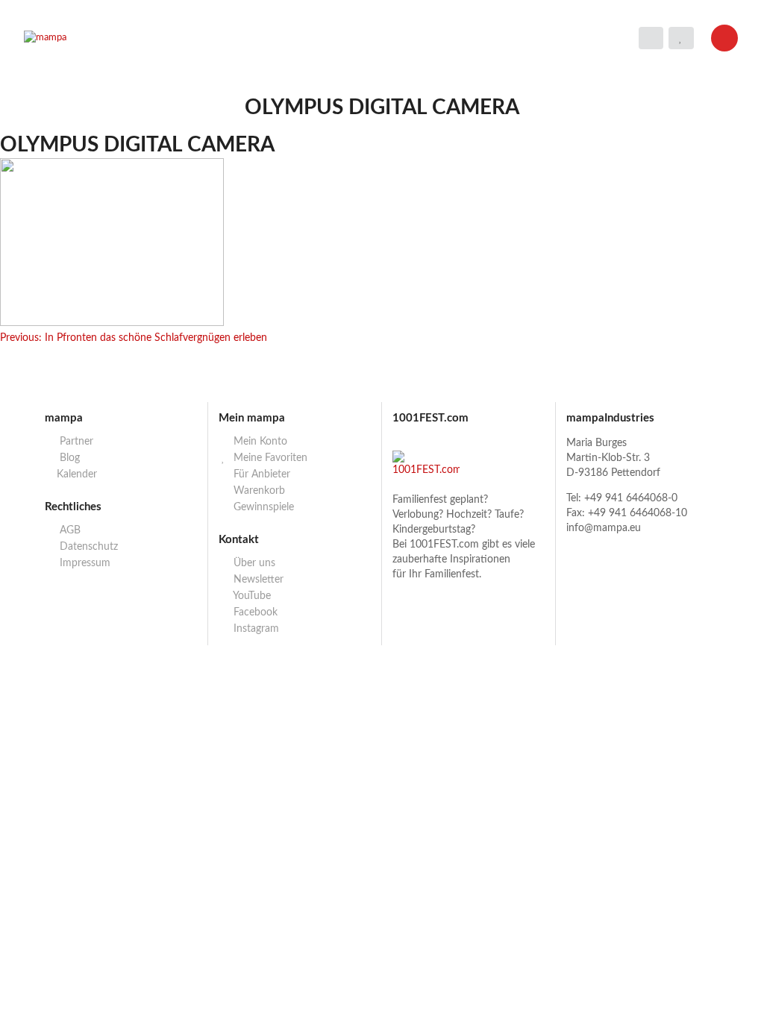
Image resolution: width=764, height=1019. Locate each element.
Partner (75, 441)
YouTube (251, 596)
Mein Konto (259, 441)
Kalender (77, 474)
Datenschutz (87, 547)
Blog (68, 458)
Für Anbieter (260, 474)
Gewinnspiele (262, 507)
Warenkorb (258, 491)
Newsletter (257, 579)
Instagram (255, 629)
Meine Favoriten (269, 458)
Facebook (254, 612)
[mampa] (113, 38)
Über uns (253, 563)
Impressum (83, 563)
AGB (69, 530)
